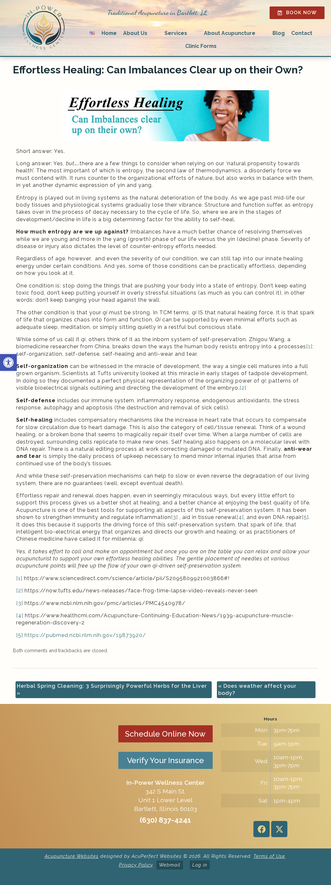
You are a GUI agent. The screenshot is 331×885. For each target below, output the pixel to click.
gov (107, 635)
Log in (199, 865)
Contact (301, 33)
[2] (243, 388)
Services (176, 33)
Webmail (169, 865)
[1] (309, 346)
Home (109, 33)
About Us (135, 33)
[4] (240, 517)
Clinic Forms (201, 46)
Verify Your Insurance (165, 760)
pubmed (57, 635)
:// (42, 635)
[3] (174, 517)
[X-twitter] (279, 829)
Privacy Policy (136, 865)
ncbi (75, 635)
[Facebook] (261, 829)
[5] (305, 517)
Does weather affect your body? (257, 689)
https (32, 635)
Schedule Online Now (165, 734)
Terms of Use (269, 856)
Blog (278, 33)
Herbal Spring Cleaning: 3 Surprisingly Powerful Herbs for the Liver (112, 689)
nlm (87, 635)
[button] (8, 362)
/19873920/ (129, 635)
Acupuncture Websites (72, 856)
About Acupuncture (229, 33)
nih (97, 635)
